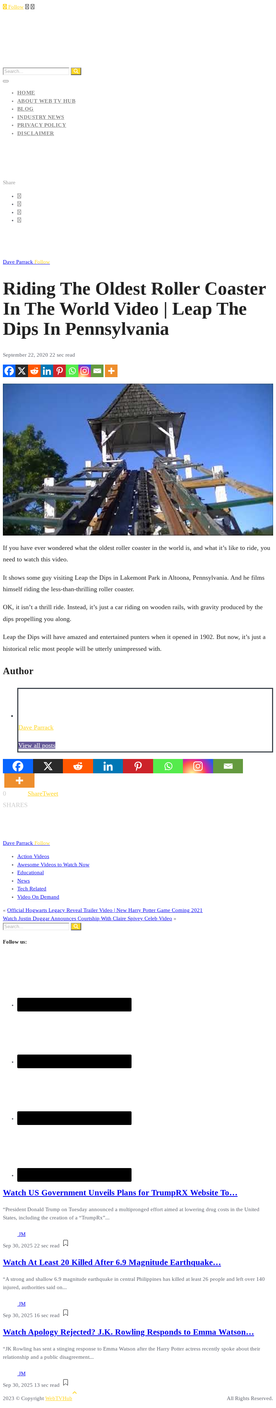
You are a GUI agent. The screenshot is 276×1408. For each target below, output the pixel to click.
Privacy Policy (41, 125)
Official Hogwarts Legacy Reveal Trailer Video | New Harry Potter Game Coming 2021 (105, 910)
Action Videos (33, 856)
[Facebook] (9, 371)
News (23, 881)
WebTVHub (58, 1398)
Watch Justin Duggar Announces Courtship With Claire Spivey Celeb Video (87, 918)
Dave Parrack (26, 262)
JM (22, 1234)
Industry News (40, 117)
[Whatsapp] (72, 371)
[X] (21, 371)
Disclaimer (35, 133)
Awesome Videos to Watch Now (53, 864)
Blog (25, 109)
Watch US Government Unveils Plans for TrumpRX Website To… (120, 1192)
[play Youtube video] (138, 460)
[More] (111, 371)
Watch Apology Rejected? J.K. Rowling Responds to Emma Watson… (128, 1332)
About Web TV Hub (46, 101)
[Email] (97, 371)
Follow (15, 7)
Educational (30, 872)
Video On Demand (38, 897)
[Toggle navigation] (6, 81)
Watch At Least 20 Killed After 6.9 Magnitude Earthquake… (112, 1262)
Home (26, 93)
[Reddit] (34, 371)
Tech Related (31, 888)
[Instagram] (84, 371)
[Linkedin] (47, 371)
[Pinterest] (59, 371)
